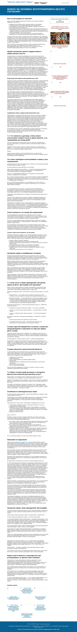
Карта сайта (65, 2)
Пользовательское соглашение (30, 629)
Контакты (20, 629)
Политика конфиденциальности (45, 629)
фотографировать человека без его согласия (22, 442)
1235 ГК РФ (17, 148)
